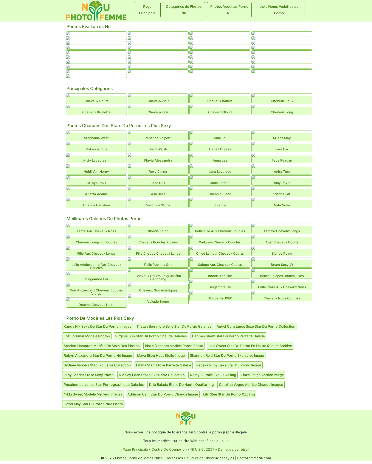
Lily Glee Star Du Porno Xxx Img (229, 394)
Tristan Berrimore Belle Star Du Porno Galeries (173, 326)
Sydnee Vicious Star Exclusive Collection (97, 365)
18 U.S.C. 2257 (202, 449)
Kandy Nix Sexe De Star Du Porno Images (97, 326)
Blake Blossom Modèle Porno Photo (174, 346)
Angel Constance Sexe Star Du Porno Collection (256, 326)
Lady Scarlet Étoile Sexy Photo (89, 375)
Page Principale (135, 449)
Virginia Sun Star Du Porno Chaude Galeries (151, 336)
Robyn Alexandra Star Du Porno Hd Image (98, 355)
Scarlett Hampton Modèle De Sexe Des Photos (102, 346)
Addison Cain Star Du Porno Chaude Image (162, 394)
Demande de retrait (234, 449)
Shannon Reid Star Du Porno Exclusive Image (227, 355)
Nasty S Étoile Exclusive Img (213, 375)
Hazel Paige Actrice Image (262, 375)
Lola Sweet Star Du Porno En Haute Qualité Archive (250, 346)
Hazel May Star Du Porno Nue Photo (93, 404)
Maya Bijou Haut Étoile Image (161, 355)
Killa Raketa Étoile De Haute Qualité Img (181, 384)
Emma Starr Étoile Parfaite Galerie (163, 365)
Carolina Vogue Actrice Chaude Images (251, 384)
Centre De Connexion (169, 449)
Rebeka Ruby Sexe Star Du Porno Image (228, 365)
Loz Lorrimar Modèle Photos (87, 336)
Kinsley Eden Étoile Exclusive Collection (152, 375)
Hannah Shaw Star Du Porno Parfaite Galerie (228, 336)
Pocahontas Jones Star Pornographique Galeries (104, 384)
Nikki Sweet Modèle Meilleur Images (93, 394)
